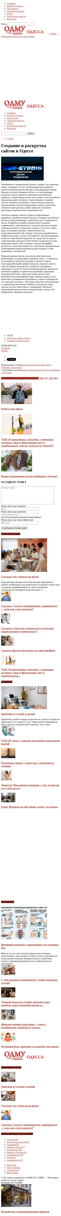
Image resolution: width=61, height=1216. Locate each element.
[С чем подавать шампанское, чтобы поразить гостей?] (8, 974)
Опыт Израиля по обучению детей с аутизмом (29, 806)
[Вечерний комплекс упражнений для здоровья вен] (24, 939)
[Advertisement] (30, 68)
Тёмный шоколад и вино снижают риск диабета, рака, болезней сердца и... (25, 1004)
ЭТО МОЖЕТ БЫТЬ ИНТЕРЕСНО (19, 378)
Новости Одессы (15, 6)
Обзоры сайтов (16, 1147)
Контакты (11, 19)
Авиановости (15, 1160)
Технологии (12, 8)
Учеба (10, 14)
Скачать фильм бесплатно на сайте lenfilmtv (28, 650)
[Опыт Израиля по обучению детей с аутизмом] (8, 801)
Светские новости (15, 11)
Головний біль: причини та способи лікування (29, 1046)
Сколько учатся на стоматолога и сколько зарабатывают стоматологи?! (27, 630)
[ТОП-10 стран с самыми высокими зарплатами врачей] (8, 735)
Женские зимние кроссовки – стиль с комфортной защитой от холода (23, 1026)
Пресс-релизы (13, 1167)
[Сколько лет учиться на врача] (24, 571)
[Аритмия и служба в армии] (24, 708)
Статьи (10, 138)
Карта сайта (12, 1173)
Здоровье (11, 3)
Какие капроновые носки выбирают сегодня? (29, 476)
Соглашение (13, 1170)
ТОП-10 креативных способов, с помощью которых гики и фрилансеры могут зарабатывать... (27, 672)
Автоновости (15, 1155)
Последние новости (16, 16)
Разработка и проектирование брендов (25, 1211)
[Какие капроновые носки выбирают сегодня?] (16, 470)
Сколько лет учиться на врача (20, 576)
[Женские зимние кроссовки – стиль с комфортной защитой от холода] (8, 1019)
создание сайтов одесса (18, 341)
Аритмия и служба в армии (18, 713)
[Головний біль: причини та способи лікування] (8, 1041)
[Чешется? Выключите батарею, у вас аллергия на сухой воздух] (6, 779)
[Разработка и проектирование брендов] (16, 1206)
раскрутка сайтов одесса (18, 338)
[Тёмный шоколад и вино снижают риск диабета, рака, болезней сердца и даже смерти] (8, 996)
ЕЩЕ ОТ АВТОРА (48, 378)
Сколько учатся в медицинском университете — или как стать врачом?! (29, 607)
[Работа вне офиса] (16, 403)
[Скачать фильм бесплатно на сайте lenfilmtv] (7, 645)
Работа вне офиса (12, 408)
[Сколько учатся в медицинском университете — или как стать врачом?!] (6, 600)
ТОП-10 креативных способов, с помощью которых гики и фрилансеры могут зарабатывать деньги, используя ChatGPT (27, 442)
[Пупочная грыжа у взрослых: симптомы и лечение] (8, 757)
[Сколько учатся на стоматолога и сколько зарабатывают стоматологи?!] (5, 623)
